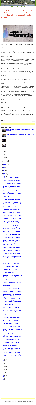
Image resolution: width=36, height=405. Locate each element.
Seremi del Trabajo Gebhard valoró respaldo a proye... (12, 250)
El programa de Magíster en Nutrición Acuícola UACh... (12, 219)
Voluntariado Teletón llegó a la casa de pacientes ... (11, 289)
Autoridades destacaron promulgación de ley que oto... (12, 215)
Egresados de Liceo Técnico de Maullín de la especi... (12, 298)
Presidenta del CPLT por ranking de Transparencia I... (12, 206)
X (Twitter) (25, 21)
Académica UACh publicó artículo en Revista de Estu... (12, 355)
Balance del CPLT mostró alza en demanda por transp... (12, 291)
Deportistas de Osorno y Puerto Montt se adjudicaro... (12, 294)
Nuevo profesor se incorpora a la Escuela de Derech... (12, 336)
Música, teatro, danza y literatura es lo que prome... (11, 320)
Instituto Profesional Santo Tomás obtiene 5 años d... (12, 221)
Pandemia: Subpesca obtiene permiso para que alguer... (12, 192)
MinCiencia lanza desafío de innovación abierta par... (12, 348)
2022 (3, 157)
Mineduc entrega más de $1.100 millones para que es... (12, 246)
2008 (3, 376)
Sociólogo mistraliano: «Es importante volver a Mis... (12, 349)
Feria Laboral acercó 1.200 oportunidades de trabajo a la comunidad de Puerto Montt (20, 134)
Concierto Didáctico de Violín (8, 304)
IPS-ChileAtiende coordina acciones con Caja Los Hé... (12, 208)
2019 (3, 360)
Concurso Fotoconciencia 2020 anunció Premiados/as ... (12, 203)
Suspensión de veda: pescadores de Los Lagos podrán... (12, 329)
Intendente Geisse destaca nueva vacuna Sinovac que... (12, 262)
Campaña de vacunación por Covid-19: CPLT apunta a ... (12, 225)
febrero (4, 174)
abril (4, 171)
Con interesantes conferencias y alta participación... (11, 281)
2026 (3, 151)
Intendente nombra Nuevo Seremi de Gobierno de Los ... (12, 333)
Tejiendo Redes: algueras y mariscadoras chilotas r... (12, 241)
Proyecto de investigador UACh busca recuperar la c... (12, 202)
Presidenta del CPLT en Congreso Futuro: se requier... (12, 259)
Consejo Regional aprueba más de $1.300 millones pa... (12, 326)
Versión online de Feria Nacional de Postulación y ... (12, 345)
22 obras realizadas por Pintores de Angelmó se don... (12, 237)
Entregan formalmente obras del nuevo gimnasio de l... (12, 227)
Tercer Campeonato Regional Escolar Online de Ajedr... (12, 295)
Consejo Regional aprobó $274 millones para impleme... (12, 310)
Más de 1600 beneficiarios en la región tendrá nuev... (12, 292)
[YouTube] (21, 6)
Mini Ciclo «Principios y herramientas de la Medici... (11, 272)
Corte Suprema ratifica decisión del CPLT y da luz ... (12, 343)
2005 (3, 381)
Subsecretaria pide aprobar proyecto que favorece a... (12, 247)
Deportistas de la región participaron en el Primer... (11, 300)
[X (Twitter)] (23, 6)
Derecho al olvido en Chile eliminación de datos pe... (12, 354)
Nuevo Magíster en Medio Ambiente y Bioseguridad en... (12, 323)
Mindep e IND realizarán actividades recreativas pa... (12, 257)
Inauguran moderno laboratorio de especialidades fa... (12, 301)
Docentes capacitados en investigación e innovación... (12, 288)
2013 (3, 369)
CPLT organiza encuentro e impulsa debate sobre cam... (12, 200)
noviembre (5, 161)
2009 (3, 375)
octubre (4, 163)
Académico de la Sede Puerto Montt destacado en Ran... (12, 205)
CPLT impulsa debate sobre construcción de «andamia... (12, 273)
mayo (4, 170)
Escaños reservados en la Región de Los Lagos (11, 342)
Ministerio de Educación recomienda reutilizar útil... (11, 228)
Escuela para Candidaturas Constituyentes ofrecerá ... (12, 314)
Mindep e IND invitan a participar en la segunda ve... (12, 263)
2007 (3, 378)
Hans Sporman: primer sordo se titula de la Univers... (12, 234)
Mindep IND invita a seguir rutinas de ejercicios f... (11, 308)
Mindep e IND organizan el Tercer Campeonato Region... (12, 184)
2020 (3, 359)
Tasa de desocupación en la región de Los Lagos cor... (12, 193)
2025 (3, 153)
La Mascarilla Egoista (6, 196)
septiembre (5, 164)
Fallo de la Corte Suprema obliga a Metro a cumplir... (12, 253)
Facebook (16, 21)
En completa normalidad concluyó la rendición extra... (12, 240)
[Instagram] (19, 6)
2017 (3, 363)
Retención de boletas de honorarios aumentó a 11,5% (12, 351)
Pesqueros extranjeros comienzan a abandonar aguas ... (12, 254)
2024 (3, 154)
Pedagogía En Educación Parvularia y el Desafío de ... (12, 332)
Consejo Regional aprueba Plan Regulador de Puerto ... (12, 346)
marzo (4, 173)
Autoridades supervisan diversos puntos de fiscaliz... (12, 307)
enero (4, 176)
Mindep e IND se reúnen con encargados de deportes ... (12, 222)
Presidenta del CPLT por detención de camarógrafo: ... (12, 352)
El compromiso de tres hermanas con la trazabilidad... (12, 186)
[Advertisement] (18, 389)
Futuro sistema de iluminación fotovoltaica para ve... (11, 266)
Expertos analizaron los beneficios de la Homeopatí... (12, 317)
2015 (3, 366)
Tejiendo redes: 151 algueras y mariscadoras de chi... (12, 187)
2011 (3, 372)
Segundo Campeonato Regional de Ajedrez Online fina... (12, 335)
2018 (3, 362)
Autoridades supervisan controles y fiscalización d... (11, 224)
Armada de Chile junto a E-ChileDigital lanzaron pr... (12, 189)
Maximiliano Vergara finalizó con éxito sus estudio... (11, 231)
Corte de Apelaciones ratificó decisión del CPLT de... (12, 256)
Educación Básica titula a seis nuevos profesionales (12, 218)
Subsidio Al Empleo (6, 285)
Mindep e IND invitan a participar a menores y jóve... (12, 327)
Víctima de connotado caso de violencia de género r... (12, 260)
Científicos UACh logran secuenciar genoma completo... (12, 269)
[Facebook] (17, 6)
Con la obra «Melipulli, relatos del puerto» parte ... (11, 339)
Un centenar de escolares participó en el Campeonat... (12, 282)
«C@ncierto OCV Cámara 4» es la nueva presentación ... (12, 297)
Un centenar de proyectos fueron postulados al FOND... (12, 235)
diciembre (5, 160)
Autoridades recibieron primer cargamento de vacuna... (12, 177)
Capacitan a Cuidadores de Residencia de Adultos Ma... (12, 313)
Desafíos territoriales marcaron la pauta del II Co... (11, 279)
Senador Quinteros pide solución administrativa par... (12, 180)
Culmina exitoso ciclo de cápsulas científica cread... (11, 181)
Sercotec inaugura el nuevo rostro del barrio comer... (12, 330)
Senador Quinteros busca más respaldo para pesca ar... (12, 276)
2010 (3, 373)
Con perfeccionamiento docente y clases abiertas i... (12, 199)
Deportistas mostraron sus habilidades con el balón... (12, 209)
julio (4, 167)
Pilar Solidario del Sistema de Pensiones (10, 316)
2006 (3, 379)
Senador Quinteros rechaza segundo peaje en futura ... (12, 212)
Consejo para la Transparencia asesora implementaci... (12, 183)
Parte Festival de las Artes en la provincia (10, 238)
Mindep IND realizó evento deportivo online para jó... (12, 190)
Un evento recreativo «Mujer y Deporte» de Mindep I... (12, 243)
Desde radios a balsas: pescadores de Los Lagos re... (12, 278)
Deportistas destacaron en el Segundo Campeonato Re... (12, 275)
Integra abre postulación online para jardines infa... (11, 311)
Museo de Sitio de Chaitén (7, 244)
